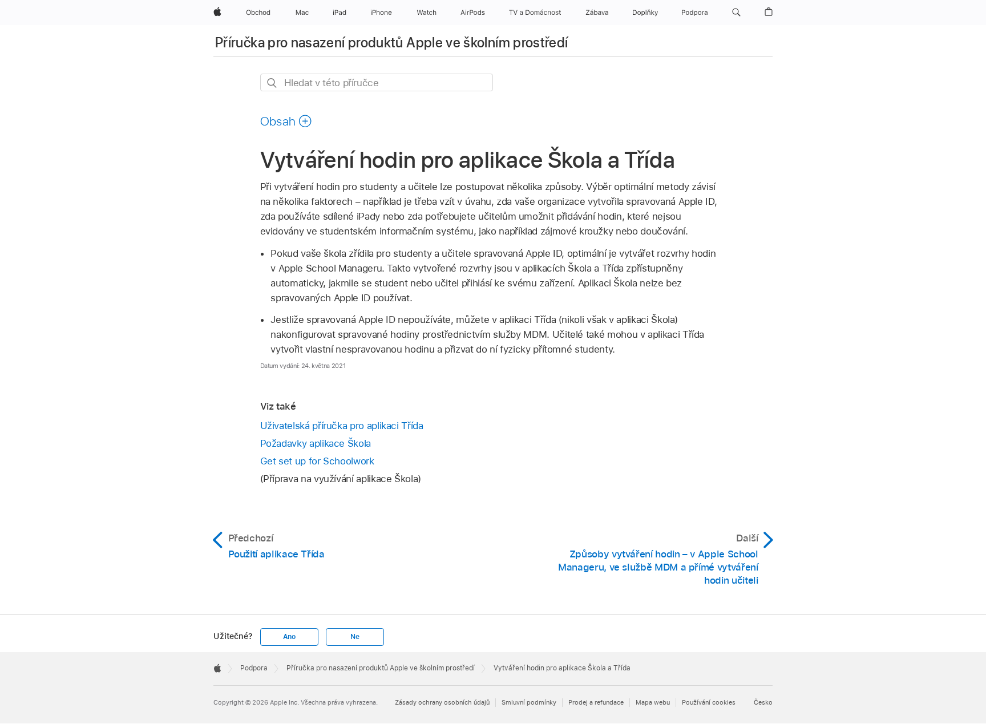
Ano (289, 637)
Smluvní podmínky (529, 702)
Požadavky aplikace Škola (315, 443)
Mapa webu (653, 702)
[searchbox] (376, 82)
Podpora (254, 668)
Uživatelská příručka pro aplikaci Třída (341, 425)
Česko (763, 702)
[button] (736, 12)
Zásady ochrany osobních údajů (442, 702)
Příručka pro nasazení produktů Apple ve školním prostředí (391, 42)
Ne (354, 637)
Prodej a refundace (596, 702)
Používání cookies (709, 702)
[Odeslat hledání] (272, 83)
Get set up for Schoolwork (317, 461)
